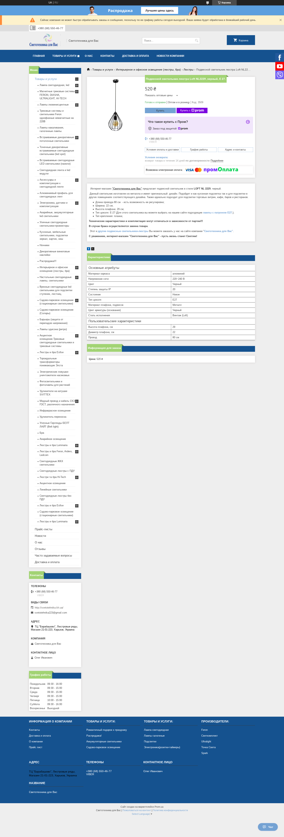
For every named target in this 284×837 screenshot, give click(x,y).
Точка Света (208, 747)
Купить (160, 110)
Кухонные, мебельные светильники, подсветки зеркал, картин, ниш (54, 235)
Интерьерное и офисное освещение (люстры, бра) (148, 69)
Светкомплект (209, 735)
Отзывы (40, 549)
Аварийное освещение (53, 439)
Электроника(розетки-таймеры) (162, 747)
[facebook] (88, 249)
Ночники (44, 245)
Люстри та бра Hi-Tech (53, 477)
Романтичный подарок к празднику (106, 729)
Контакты (107, 55)
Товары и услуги (64, 55)
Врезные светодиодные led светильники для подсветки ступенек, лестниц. (56, 290)
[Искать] (196, 40)
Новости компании (170, 55)
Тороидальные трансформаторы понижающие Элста (51, 362)
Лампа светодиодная (156, 729)
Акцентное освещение (52, 483)
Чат (270, 827)
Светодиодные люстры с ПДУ (57, 470)
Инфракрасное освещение (55, 410)
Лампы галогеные (154, 735)
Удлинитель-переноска (53, 416)
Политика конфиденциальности (170, 810)
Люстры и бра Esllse (52, 352)
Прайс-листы (43, 529)
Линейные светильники (53, 489)
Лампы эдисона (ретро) (53, 329)
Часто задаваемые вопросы (53, 555)
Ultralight (206, 741)
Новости (40, 535)
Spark (204, 753)
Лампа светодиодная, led (54, 85)
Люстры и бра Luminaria (53, 445)
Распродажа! (94, 735)
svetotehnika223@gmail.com (51, 612)
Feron (204, 729)
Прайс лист (35, 747)
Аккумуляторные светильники (104, 741)
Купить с (185, 110)
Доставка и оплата (135, 55)
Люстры (188, 69)
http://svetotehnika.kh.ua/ (49, 607)
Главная (39, 55)
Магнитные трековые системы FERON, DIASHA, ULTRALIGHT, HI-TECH (57, 95)
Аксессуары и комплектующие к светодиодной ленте (52, 183)
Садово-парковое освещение (103, 747)
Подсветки (150, 741)
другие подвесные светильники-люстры (123, 231)
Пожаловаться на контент (136, 810)
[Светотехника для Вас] (46, 40)
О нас (89, 55)
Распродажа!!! (48, 261)
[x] (92, 249)
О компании (36, 741)
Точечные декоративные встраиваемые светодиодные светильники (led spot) (57, 151)
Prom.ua (159, 807)
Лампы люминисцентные (54, 104)
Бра (42, 432)
